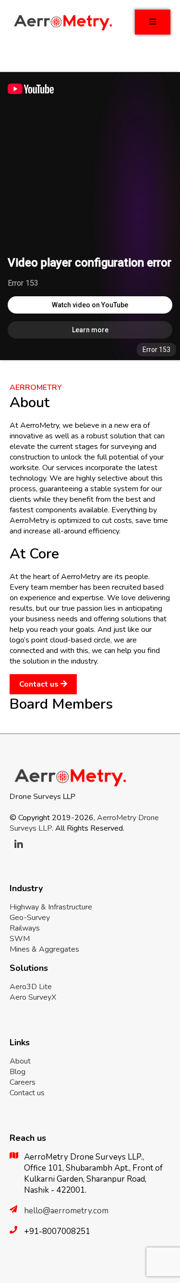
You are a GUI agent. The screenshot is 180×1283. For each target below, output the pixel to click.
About (20, 1061)
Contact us (39, 684)
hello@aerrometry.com (66, 1210)
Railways (25, 928)
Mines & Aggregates (44, 949)
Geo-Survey (30, 917)
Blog (17, 1071)
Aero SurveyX (33, 997)
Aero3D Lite (31, 986)
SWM (20, 938)
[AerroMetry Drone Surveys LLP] (62, 29)
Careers (23, 1082)
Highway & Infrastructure (51, 907)
